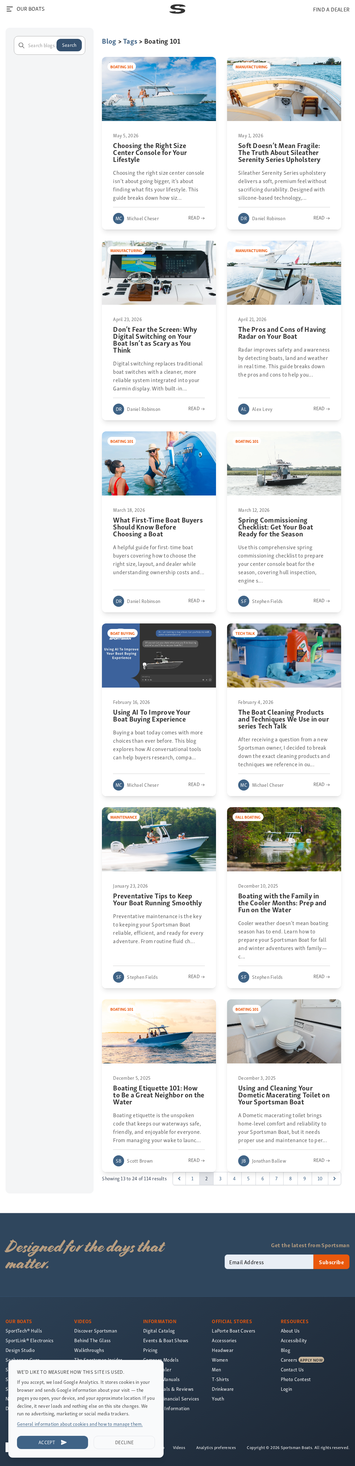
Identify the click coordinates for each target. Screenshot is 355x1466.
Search (69, 45)
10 (320, 1178)
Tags (130, 41)
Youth (218, 1398)
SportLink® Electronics (30, 1340)
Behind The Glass (92, 1340)
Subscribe (331, 1262)
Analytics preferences (216, 1447)
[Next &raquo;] (334, 1178)
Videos (179, 1447)
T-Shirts (220, 1379)
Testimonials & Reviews (168, 1389)
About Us (290, 1330)
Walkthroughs (89, 1350)
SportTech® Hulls (24, 1330)
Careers (289, 1359)
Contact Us (292, 1369)
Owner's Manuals (161, 1379)
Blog (109, 41)
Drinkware (223, 1389)
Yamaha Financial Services (171, 1398)
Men (216, 1369)
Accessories (224, 1340)
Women (220, 1359)
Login (286, 1389)
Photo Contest (296, 1379)
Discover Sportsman (95, 1330)
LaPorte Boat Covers (234, 1330)
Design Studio (20, 1350)
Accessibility (294, 1340)
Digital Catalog (159, 1330)
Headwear (222, 1350)
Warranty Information (166, 1408)
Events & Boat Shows (166, 1340)
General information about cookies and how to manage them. (80, 1424)
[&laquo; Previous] (179, 1178)
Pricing (150, 1350)
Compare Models (161, 1359)
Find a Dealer (157, 1369)
